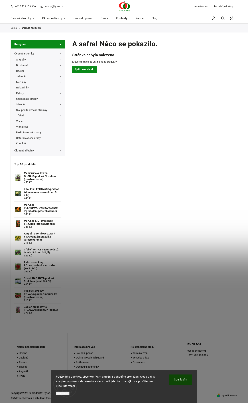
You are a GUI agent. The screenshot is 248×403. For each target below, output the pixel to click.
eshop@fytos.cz (196, 350)
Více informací (65, 386)
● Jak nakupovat (83, 353)
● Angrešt (22, 371)
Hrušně (20, 70)
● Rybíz (21, 375)
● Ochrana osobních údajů (89, 357)
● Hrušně (22, 353)
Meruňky (21, 82)
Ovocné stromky (24, 53)
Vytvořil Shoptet (229, 395)
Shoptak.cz (51, 398)
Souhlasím (180, 379)
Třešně (20, 115)
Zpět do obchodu (84, 69)
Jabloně (21, 76)
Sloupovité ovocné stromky (31, 110)
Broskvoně (22, 65)
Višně (19, 121)
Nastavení (62, 393)
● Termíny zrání (139, 353)
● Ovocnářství (138, 362)
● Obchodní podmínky (86, 366)
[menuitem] (24, 18)
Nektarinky (22, 87)
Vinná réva (22, 126)
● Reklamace (81, 362)
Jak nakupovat (200, 6)
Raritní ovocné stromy (28, 132)
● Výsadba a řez (140, 357)
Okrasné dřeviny (24, 150)
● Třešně (22, 362)
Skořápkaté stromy (27, 98)
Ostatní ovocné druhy (28, 138)
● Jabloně (22, 357)
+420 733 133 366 (197, 355)
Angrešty (21, 59)
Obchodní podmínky (223, 6)
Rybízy (20, 93)
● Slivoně (22, 366)
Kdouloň (21, 143)
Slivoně (20, 104)
